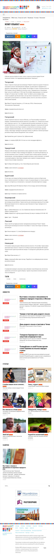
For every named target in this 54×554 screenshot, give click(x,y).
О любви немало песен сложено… (14, 384)
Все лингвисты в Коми (10, 409)
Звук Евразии (5, 19)
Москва (15, 278)
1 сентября (8, 278)
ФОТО (16, 528)
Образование (42, 17)
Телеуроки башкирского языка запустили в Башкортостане (32, 336)
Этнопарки (36, 17)
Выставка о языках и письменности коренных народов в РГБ (14, 467)
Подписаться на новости (7, 534)
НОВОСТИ (32, 528)
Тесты (30, 406)
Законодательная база (37, 530)
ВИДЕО (26, 528)
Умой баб (6, 434)
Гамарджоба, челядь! (35, 409)
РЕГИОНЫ (23, 526)
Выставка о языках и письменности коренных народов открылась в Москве (35, 298)
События (6, 303)
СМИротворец (14, 17)
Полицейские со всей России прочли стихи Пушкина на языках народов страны (34, 348)
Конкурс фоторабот (22, 17)
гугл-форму (21, 168)
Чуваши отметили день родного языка (35, 314)
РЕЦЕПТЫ (22, 528)
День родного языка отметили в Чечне (35, 324)
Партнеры (28, 532)
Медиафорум (30, 17)
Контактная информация (26, 530)
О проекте (17, 530)
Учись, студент (33, 384)
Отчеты (32, 532)
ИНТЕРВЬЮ (28, 526)
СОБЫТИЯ (35, 526)
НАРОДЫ (17, 526)
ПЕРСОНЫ (41, 526)
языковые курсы (22, 278)
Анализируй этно (8, 406)
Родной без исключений (36, 434)
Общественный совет (19, 532)
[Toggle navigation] (4, 14)
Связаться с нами (47, 8)
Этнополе (6, 381)
